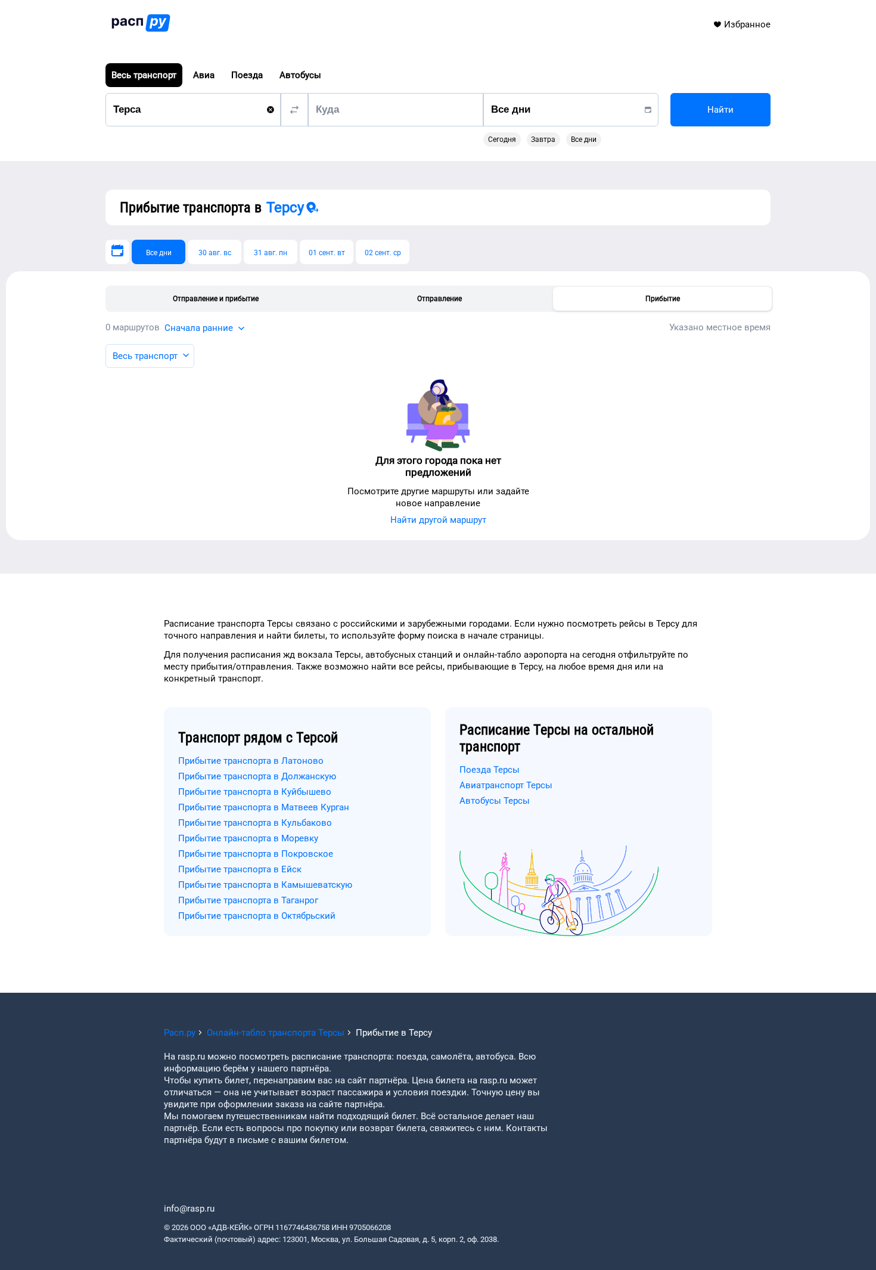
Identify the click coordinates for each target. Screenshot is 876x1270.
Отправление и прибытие (216, 299)
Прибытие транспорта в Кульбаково (255, 822)
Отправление (439, 299)
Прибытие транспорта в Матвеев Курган (263, 807)
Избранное (747, 24)
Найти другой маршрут (438, 520)
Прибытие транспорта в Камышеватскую (265, 884)
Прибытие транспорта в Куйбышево (254, 791)
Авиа (204, 75)
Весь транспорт (143, 75)
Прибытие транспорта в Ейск (240, 869)
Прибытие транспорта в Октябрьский (257, 915)
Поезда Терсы (489, 769)
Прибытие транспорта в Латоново (251, 760)
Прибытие (662, 299)
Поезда (247, 75)
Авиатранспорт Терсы (505, 785)
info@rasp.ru (189, 1208)
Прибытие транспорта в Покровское (255, 853)
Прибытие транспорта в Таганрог (248, 900)
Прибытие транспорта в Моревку (248, 838)
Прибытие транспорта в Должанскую (257, 776)
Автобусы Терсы (494, 800)
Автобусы (300, 75)
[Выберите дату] (117, 252)
